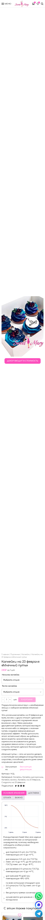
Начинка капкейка (10, 675)
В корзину (27, 700)
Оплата (7, 798)
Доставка (33, 793)
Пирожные (15, 654)
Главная (5, 654)
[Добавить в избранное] (19, 916)
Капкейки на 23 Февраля (29, 780)
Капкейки (26, 654)
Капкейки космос (9, 780)
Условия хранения (13, 793)
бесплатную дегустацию (26, 768)
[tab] (14, 793)
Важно (19, 798)
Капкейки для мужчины (32, 777)
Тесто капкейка (9, 686)
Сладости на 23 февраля (13, 782)
